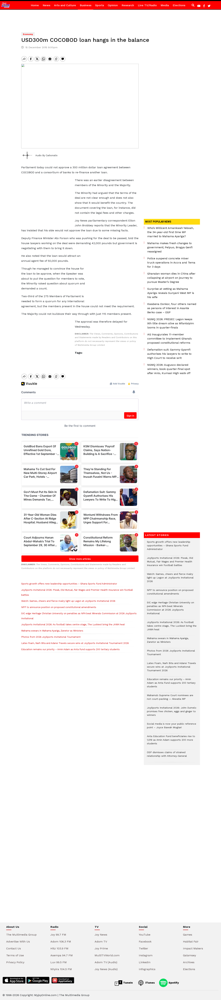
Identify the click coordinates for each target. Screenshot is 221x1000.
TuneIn (127, 982)
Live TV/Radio (147, 5)
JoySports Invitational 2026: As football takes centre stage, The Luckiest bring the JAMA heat (73, 624)
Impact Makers (193, 948)
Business (85, 5)
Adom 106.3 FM (60, 941)
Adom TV (101, 941)
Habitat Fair (191, 941)
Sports (99, 5)
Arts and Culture (65, 5)
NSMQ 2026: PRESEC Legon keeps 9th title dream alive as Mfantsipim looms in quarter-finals (170, 323)
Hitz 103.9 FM (59, 948)
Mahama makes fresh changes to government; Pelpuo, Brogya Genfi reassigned (170, 247)
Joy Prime (101, 948)
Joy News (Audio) (106, 969)
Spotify (173, 982)
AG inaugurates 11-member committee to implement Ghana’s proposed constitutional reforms (169, 338)
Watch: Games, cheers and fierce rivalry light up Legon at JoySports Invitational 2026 (68, 601)
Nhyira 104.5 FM (61, 969)
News (46, 5)
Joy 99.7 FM (58, 934)
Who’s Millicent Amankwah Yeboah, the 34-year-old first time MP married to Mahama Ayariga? (170, 232)
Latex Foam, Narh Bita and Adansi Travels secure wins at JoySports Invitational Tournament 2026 (75, 643)
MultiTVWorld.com (107, 955)
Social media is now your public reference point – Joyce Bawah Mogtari (171, 727)
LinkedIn (144, 962)
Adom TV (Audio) (106, 962)
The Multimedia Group (21, 934)
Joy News (101, 934)
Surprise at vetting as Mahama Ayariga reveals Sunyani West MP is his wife (170, 293)
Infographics (147, 969)
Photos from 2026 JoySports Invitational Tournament (51, 637)
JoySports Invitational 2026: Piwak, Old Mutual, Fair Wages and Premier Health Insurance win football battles (170, 563)
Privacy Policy (15, 962)
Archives (188, 962)
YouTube (144, 934)
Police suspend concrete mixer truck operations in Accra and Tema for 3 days (171, 262)
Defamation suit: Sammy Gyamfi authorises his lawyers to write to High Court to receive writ (169, 354)
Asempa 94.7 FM (61, 955)
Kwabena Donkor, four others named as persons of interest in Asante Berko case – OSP (171, 308)
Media (165, 5)
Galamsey (189, 955)
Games (187, 934)
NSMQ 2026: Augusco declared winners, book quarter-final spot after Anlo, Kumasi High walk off (168, 369)
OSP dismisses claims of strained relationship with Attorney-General (167, 756)
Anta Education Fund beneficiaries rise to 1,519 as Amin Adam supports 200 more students (171, 741)
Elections (179, 5)
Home (35, 5)
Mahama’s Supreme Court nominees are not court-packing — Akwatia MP (170, 699)
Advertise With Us (18, 941)
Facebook (145, 941)
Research (128, 5)
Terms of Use (15, 955)
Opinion (113, 5)
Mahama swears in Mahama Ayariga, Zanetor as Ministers (52, 630)
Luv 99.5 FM (58, 962)
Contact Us (13, 948)
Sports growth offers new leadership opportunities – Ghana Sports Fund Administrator (69, 583)
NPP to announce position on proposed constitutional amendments (58, 607)
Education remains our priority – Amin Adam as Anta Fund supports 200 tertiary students (70, 649)
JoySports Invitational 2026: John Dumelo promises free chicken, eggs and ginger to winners (171, 713)
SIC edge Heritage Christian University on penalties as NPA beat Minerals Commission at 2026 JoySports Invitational (170, 609)
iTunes (150, 982)
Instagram (145, 955)
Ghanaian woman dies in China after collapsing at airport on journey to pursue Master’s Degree (171, 278)
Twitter (143, 948)
